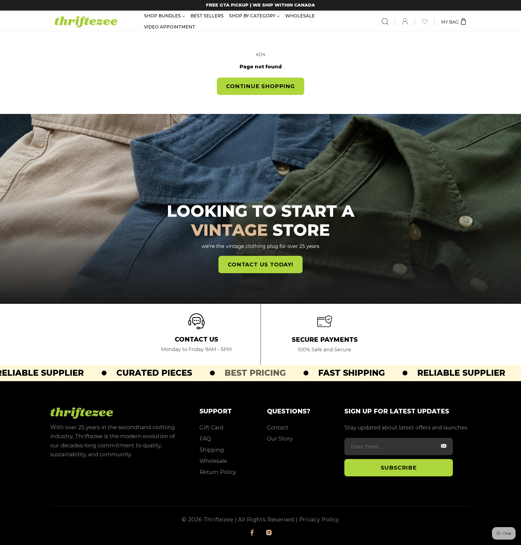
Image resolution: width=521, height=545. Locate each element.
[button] (164, 16)
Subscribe (399, 467)
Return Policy (217, 472)
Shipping (211, 450)
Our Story (280, 438)
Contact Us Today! (260, 264)
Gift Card (211, 427)
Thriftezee (218, 519)
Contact (277, 427)
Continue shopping (260, 86)
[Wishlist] (428, 21)
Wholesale (213, 461)
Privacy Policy (319, 519)
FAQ (205, 438)
